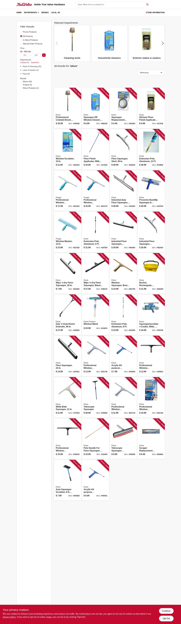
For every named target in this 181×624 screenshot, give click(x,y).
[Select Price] (44, 55)
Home (19, 13)
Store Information (155, 13)
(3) (27, 85)
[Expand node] (21, 66)
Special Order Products (32, 43)
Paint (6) (26, 74)
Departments (30, 13)
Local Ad (55, 13)
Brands (45, 13)
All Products (28, 36)
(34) (27, 81)
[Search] (147, 4)
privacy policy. (9, 617)
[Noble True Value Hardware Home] (24, 4)
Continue (166, 611)
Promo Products (29, 32)
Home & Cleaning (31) (32, 66)
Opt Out (166, 618)
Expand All (35, 62)
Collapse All (24, 62)
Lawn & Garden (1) (31, 70)
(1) (31, 88)
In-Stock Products (30, 40)
